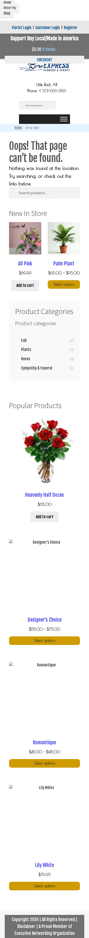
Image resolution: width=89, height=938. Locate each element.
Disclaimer (26, 926)
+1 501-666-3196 (52, 91)
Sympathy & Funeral (36, 368)
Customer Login (47, 27)
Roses (25, 358)
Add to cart (25, 285)
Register (70, 27)
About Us (10, 8)
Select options (63, 284)
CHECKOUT (44, 59)
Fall (24, 340)
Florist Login (21, 27)
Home (18, 128)
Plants (26, 349)
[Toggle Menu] (64, 119)
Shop (7, 13)
